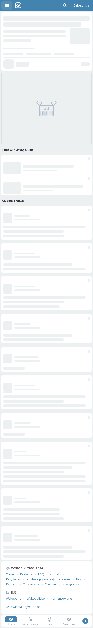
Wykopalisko (36, 598)
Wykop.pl (18, 5)
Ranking (11, 584)
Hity (78, 579)
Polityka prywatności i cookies (48, 579)
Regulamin (13, 579)
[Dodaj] (85, 621)
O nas (10, 574)
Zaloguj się (81, 5)
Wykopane (13, 598)
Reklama (26, 574)
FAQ (41, 574)
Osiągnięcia (31, 584)
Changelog (52, 584)
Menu (6, 5)
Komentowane (61, 598)
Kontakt (55, 574)
